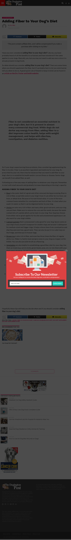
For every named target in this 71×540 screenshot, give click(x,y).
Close (66, 251)
